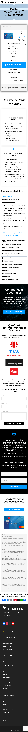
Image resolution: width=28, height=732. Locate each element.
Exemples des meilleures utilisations (13, 250)
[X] (18, 600)
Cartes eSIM (5, 688)
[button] (14, 196)
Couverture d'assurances (10, 258)
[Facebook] (3, 600)
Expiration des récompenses (11, 267)
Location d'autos (6, 674)
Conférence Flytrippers (8, 690)
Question (4, 411)
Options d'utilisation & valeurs (11, 247)
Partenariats (5, 715)
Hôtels (4, 671)
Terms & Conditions (17, 728)
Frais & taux (6, 276)
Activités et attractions (8, 680)
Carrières (5, 717)
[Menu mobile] (26, 2)
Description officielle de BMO (11, 279)
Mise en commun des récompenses (13, 264)
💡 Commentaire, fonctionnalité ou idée (11, 631)
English (4, 659)
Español (4, 661)
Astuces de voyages (7, 646)
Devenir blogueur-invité (8, 709)
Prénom (4, 396)
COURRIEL (4, 403)
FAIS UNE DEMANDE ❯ (15, 65)
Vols (3, 669)
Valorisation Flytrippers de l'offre (12, 244)
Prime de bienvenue (8, 196)
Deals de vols (5, 641)
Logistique (6, 270)
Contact (4, 720)
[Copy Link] (9, 600)
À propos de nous (6, 698)
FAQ (3, 701)
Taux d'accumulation (9, 261)
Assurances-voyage (7, 685)
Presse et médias (6, 712)
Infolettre (5, 704)
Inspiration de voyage (7, 649)
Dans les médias (6, 706)
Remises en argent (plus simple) (13, 43)
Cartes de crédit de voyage (8, 682)
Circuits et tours (6, 677)
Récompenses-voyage (7, 643)
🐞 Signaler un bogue (7, 627)
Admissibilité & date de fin (10, 273)
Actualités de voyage (7, 652)
